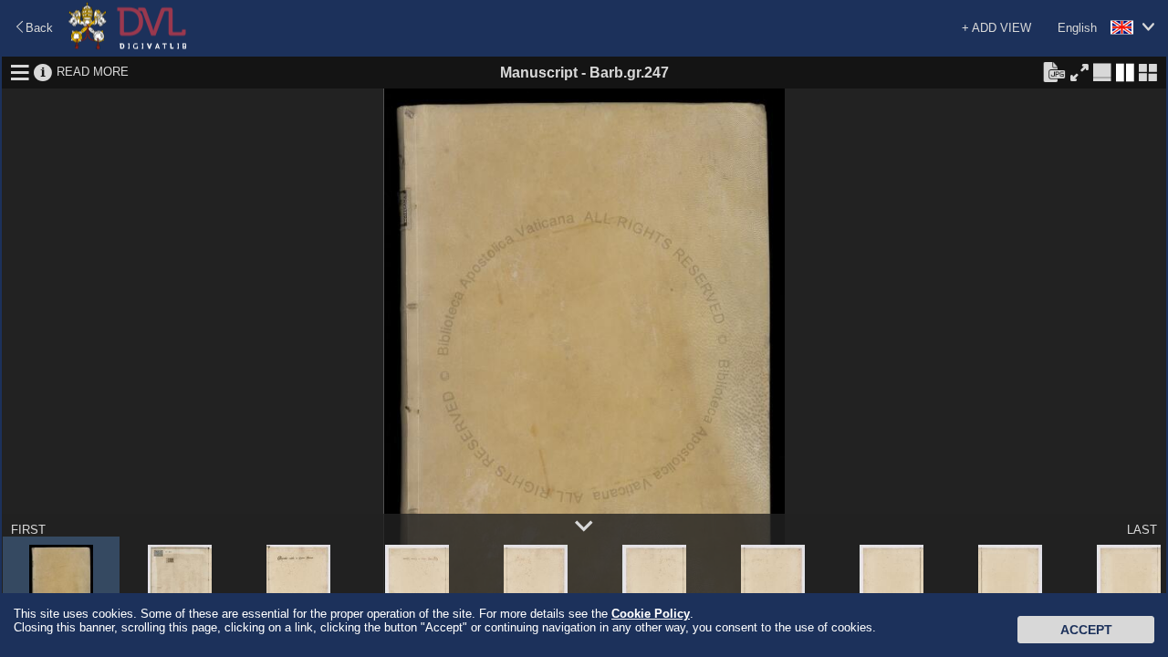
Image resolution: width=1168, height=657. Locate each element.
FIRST (28, 530)
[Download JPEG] (1054, 71)
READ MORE (93, 71)
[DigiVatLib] (127, 46)
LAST (1142, 530)
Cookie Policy (650, 613)
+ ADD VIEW (996, 28)
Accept (1086, 629)
